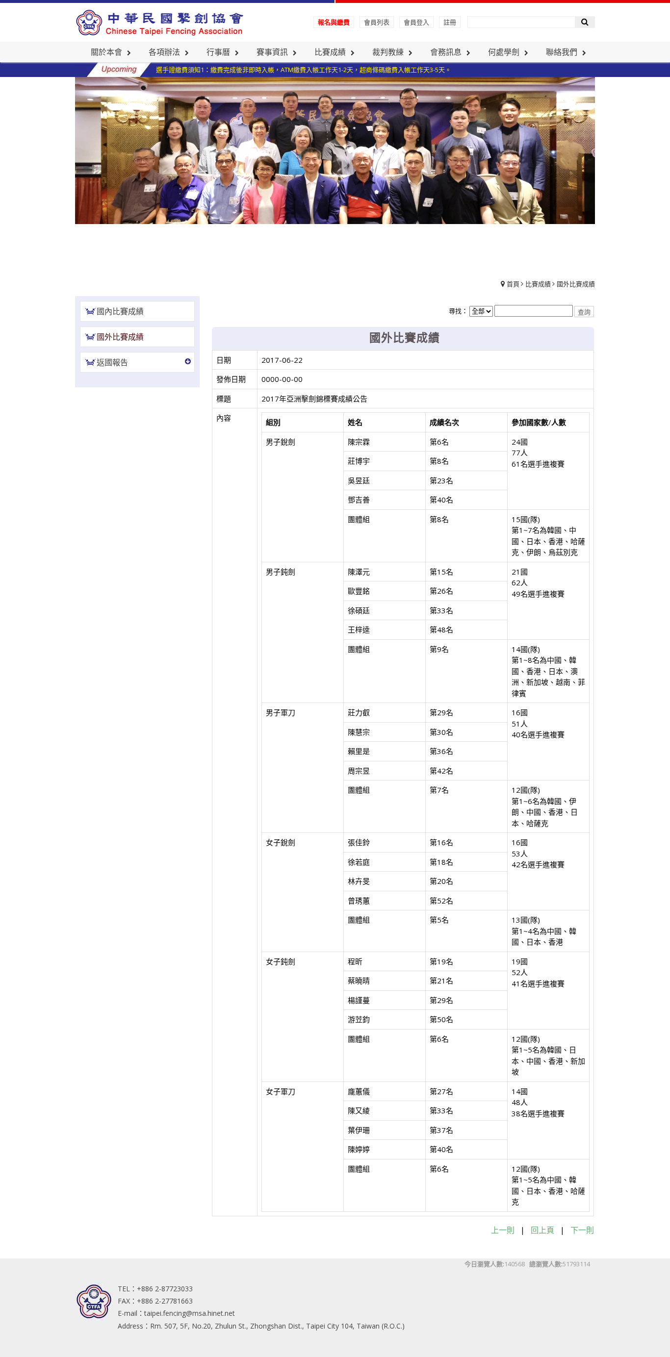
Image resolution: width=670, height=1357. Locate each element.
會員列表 (376, 22)
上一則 (503, 1230)
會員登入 (416, 22)
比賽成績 (538, 283)
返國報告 (112, 362)
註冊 (449, 22)
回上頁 (542, 1230)
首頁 (513, 283)
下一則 (582, 1230)
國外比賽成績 (576, 283)
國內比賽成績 (120, 311)
